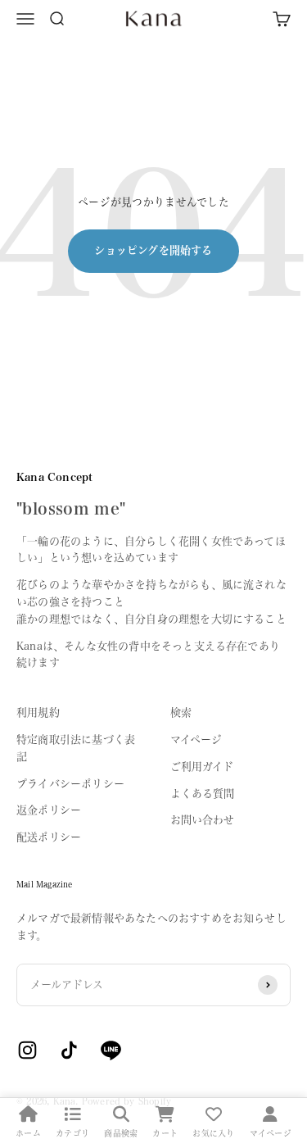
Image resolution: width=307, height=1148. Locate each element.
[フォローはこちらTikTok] (69, 1050)
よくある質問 (202, 793)
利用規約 (38, 712)
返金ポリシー (48, 810)
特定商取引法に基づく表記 (75, 748)
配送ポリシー (48, 837)
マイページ (196, 739)
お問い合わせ (202, 819)
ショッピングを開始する (153, 250)
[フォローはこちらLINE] (111, 1050)
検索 (181, 712)
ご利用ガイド (202, 766)
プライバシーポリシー (70, 783)
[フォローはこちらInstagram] (27, 1050)
